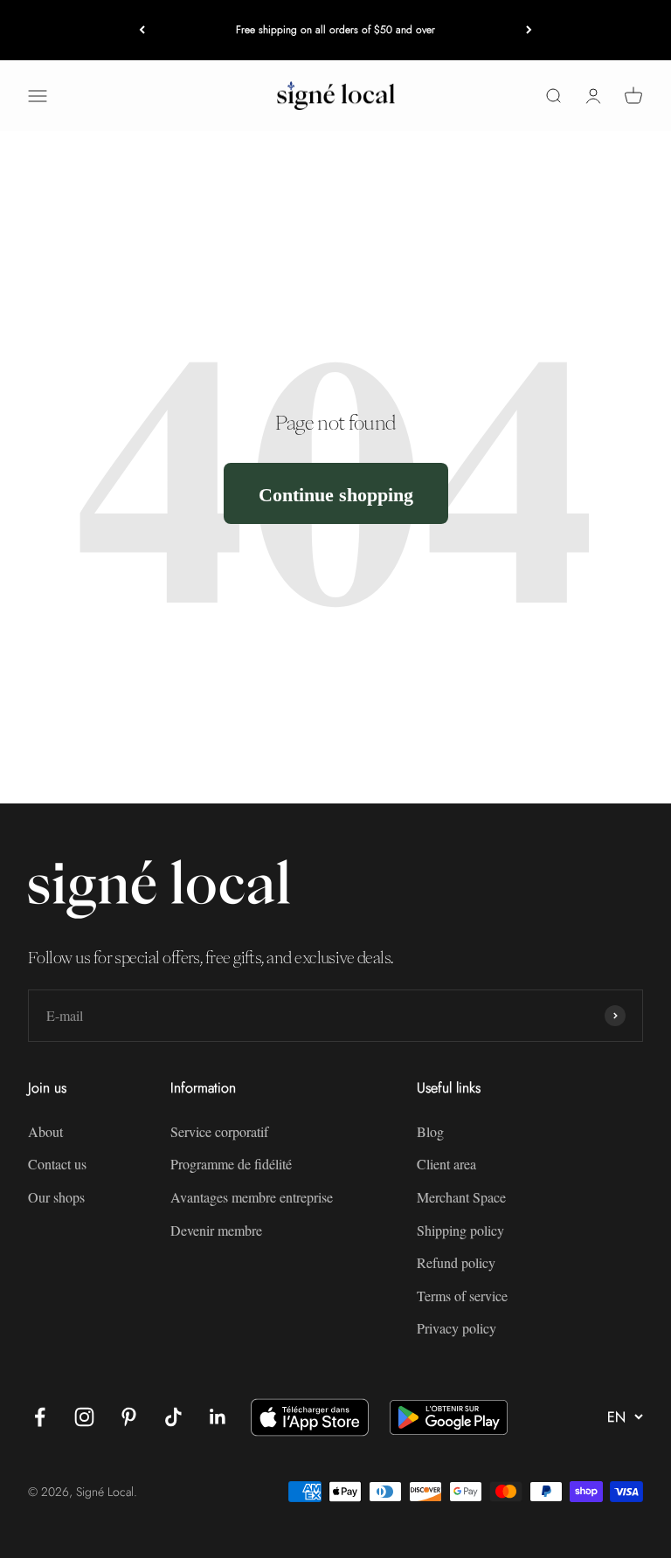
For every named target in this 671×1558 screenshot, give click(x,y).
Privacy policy (456, 1328)
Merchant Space (461, 1197)
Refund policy (456, 1262)
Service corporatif (219, 1131)
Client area (446, 1164)
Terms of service (462, 1295)
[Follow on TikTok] (173, 1417)
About (45, 1131)
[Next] (529, 30)
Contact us (57, 1164)
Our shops (56, 1197)
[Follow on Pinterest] (129, 1417)
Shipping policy (460, 1230)
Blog (430, 1131)
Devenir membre (216, 1230)
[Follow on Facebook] (40, 1417)
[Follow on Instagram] (84, 1417)
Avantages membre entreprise (251, 1197)
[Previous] (142, 30)
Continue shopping (336, 494)
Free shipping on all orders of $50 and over (335, 30)
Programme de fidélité (231, 1164)
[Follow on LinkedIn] (218, 1417)
